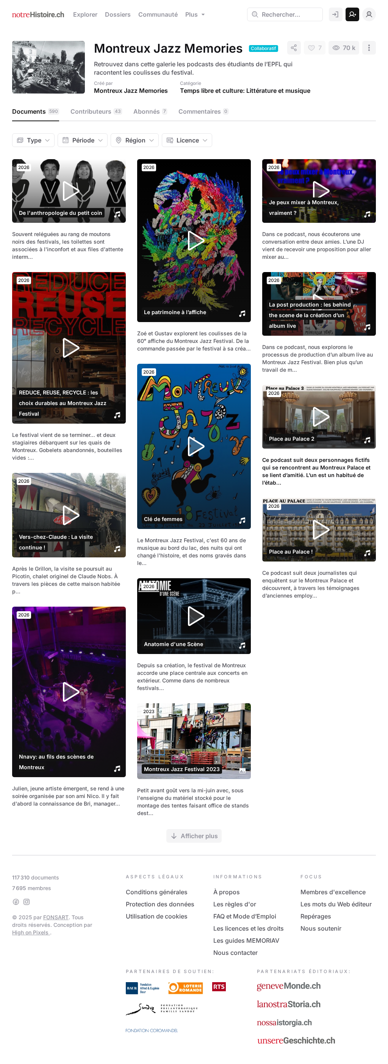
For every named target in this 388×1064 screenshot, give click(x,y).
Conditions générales (157, 892)
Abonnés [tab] (149, 111)
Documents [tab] (35, 111)
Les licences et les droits (248, 928)
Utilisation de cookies (157, 916)
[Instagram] (26, 902)
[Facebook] (16, 902)
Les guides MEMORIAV (246, 940)
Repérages (315, 916)
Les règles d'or (234, 904)
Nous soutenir (320, 928)
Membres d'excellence (333, 892)
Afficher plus (199, 836)
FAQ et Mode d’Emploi (244, 916)
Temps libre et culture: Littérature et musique (245, 90)
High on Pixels (31, 932)
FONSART (56, 917)
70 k (349, 48)
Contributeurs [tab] (95, 111)
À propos (226, 892)
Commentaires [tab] (202, 111)
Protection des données (160, 904)
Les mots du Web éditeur (336, 904)
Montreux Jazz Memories (131, 90)
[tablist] (194, 111)
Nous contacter (235, 952)
